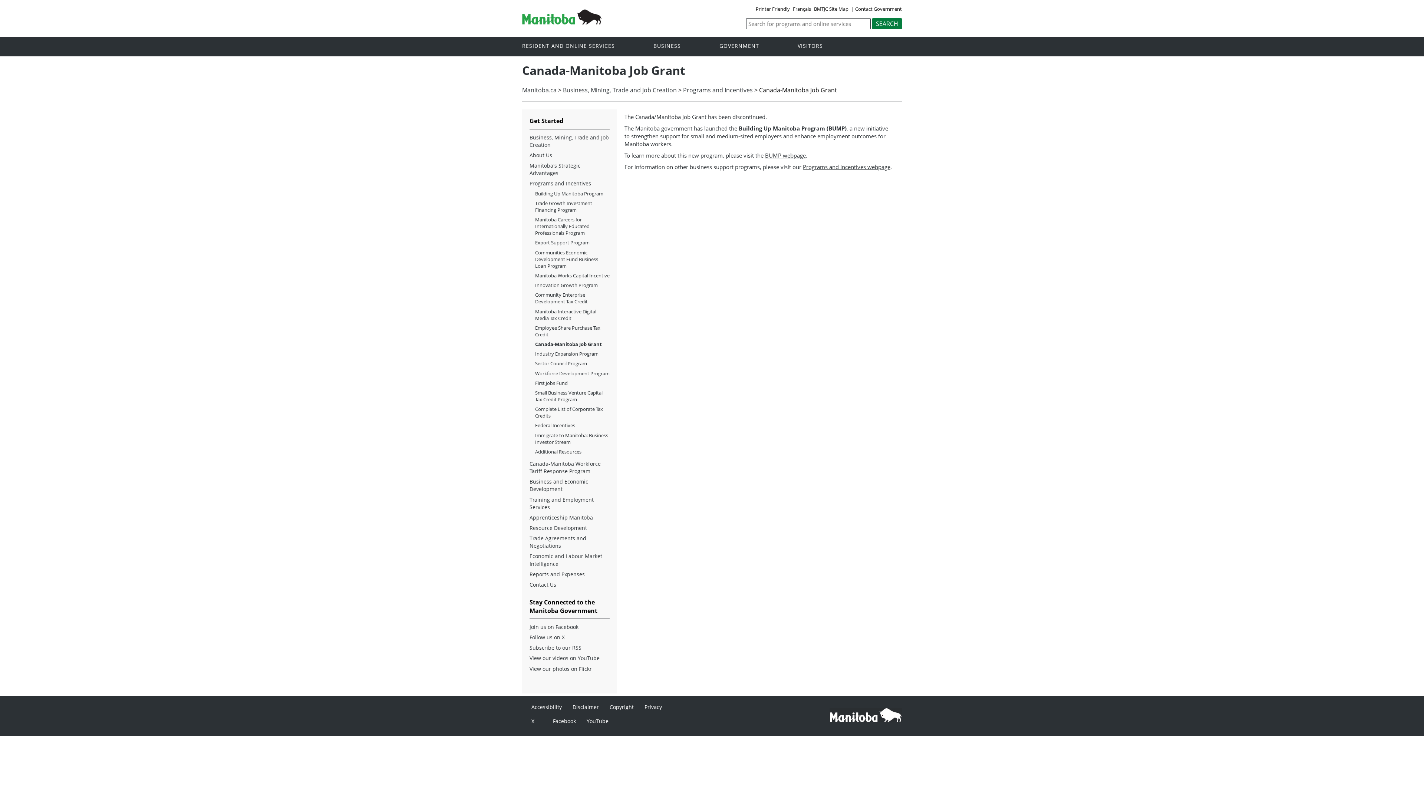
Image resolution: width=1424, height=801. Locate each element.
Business (667, 46)
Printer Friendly (773, 9)
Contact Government (878, 9)
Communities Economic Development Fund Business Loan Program (566, 259)
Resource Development (558, 527)
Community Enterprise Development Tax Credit (561, 298)
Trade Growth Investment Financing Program (563, 206)
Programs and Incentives (718, 90)
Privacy (653, 707)
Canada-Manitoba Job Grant (568, 344)
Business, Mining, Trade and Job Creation (620, 90)
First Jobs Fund (551, 383)
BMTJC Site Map (831, 9)
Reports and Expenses (557, 574)
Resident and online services (568, 46)
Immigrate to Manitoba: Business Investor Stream (571, 438)
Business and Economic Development (559, 485)
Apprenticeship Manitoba (561, 517)
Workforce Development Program (572, 373)
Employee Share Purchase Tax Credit (567, 331)
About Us (541, 155)
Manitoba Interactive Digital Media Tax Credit (565, 315)
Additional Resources (558, 451)
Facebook (564, 721)
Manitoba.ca (539, 90)
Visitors (810, 46)
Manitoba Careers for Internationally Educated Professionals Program (562, 226)
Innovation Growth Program (566, 285)
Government (739, 46)
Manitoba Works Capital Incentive (572, 275)
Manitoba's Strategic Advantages (555, 169)
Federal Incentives (555, 425)
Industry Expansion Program (567, 353)
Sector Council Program (561, 363)
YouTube (598, 721)
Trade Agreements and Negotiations (558, 542)
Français (802, 9)
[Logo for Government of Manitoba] (561, 22)
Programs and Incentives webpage (846, 167)
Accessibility (546, 707)
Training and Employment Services (562, 503)
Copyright (622, 707)
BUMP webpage (785, 155)
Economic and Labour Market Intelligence (566, 560)
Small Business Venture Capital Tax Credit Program (569, 396)
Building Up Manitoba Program (569, 193)
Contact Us (543, 584)
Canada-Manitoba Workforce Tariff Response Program (565, 467)
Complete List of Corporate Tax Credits (569, 412)
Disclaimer (586, 707)
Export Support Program (562, 242)
